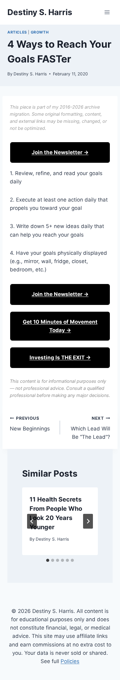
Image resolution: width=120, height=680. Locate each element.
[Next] (88, 521)
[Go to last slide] (32, 521)
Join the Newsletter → (60, 152)
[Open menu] (107, 12)
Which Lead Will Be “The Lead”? (90, 428)
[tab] (47, 560)
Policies (70, 661)
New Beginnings (30, 424)
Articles (17, 32)
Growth (40, 32)
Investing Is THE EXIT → (60, 357)
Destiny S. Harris (30, 73)
